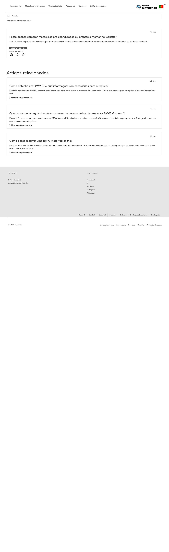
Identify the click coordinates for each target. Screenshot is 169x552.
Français (112, 214)
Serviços (82, 5)
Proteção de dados (154, 225)
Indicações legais (107, 225)
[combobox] (87, 16)
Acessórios (70, 5)
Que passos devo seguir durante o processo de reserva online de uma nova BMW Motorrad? (67, 113)
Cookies (131, 225)
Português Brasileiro (138, 214)
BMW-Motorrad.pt (98, 5)
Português (155, 214)
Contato (140, 225)
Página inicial (15, 5)
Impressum (121, 225)
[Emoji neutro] (17, 55)
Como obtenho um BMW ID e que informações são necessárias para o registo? (58, 86)
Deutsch (82, 214)
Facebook (91, 179)
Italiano (123, 214)
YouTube (90, 186)
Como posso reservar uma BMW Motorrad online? (40, 141)
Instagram (91, 189)
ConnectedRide (55, 5)
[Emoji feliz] (11, 55)
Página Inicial (11, 20)
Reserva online (18, 48)
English (92, 214)
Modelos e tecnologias (35, 5)
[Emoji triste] (23, 55)
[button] (161, 6)
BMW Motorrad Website (18, 183)
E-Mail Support (14, 179)
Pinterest (90, 193)
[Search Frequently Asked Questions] (9, 16)
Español (102, 214)
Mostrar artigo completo (21, 97)
